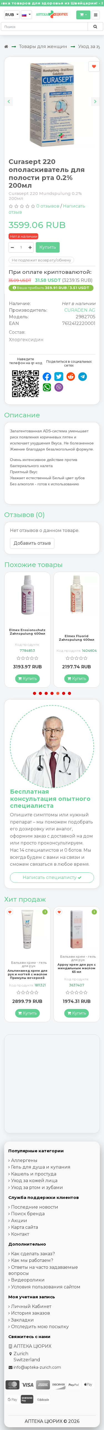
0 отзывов (47, 206)
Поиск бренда (28, 1213)
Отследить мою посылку (40, 1326)
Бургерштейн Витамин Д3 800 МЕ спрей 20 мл (77, 968)
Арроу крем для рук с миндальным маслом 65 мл (27, 968)
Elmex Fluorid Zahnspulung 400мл (27, 638)
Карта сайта (24, 1227)
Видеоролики (28, 1280)
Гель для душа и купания (40, 1167)
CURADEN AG (79, 310)
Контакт (20, 1234)
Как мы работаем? (32, 1260)
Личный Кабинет (31, 1306)
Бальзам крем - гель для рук (29, 958)
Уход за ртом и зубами (37, 1187)
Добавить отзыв (32, 543)
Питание (78, 956)
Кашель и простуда (33, 1174)
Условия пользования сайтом (45, 1286)
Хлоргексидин (26, 339)
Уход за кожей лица (34, 1180)
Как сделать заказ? (33, 1253)
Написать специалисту (50, 877)
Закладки (22, 1320)
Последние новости (34, 1207)
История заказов (30, 1313)
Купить (47, 247)
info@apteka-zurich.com (37, 1367)
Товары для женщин (43, 46)
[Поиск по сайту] (95, 26)
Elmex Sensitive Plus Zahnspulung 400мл (77, 638)
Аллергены (24, 1160)
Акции (19, 1220)
